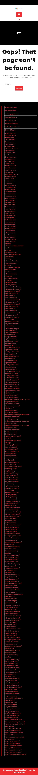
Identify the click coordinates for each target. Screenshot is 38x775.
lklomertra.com (9, 241)
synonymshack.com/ (11, 555)
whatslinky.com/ (10, 570)
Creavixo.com (9, 159)
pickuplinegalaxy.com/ (12, 516)
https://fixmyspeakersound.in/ (15, 754)
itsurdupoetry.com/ (11, 352)
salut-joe (7, 250)
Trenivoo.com (9, 181)
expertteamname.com (12, 728)
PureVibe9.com (9, 133)
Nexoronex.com (10, 135)
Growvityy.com (9, 209)
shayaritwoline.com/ (11, 317)
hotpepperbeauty (11, 261)
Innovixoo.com (9, 153)
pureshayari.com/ (10, 529)
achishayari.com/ (10, 285)
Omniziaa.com (9, 161)
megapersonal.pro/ (11, 386)
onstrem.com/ (9, 572)
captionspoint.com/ (11, 321)
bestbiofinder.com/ (11, 378)
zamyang (7, 259)
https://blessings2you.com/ (14, 724)
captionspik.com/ (10, 339)
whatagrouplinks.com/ (12, 536)
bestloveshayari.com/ (12, 508)
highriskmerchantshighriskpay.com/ (17, 399)
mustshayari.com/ (11, 475)
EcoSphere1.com (10, 111)
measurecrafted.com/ (12, 512)
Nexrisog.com (9, 218)
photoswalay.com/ (11, 293)
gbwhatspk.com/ (10, 298)
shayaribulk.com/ (10, 577)
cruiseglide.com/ (10, 521)
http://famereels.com (12, 713)
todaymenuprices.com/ (13, 467)
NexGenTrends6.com (12, 127)
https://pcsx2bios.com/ (13, 750)
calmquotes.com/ (11, 302)
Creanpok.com (9, 222)
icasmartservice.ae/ (11, 332)
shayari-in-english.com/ (13, 583)
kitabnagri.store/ (10, 454)
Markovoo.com (9, 207)
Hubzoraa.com (9, 200)
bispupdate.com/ (10, 337)
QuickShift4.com (10, 120)
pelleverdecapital (10, 252)
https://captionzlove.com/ (14, 737)
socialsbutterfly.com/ (12, 564)
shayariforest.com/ (11, 397)
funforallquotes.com (11, 715)
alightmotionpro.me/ (12, 391)
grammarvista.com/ (11, 588)
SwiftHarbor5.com (11, 124)
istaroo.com (8, 172)
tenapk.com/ (9, 319)
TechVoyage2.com (11, 114)
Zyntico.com (8, 183)
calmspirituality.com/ (12, 514)
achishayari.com (10, 283)
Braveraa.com (9, 190)
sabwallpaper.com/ (11, 579)
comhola (7, 244)
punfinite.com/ (9, 596)
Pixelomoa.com (10, 220)
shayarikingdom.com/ (12, 347)
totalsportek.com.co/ (12, 575)
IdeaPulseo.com (10, 168)
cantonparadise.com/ (12, 525)
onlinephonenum (10, 274)
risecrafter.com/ (10, 549)
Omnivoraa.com (10, 226)
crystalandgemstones (12, 254)
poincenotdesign (10, 263)
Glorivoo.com (9, 179)
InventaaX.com (9, 211)
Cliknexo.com (9, 164)
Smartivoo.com (10, 177)
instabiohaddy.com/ (11, 462)
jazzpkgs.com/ (9, 471)
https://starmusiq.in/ (12, 741)
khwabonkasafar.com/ (12, 436)
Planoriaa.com (9, 205)
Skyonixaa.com (9, 224)
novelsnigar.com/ (10, 456)
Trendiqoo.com (9, 228)
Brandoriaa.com (10, 166)
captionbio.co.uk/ (10, 505)
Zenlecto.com (9, 140)
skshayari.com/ (9, 334)
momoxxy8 (8, 280)
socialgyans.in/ (9, 460)
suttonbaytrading (10, 278)
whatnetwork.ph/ (10, 601)
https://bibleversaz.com (13, 735)
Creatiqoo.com (10, 196)
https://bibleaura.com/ (12, 748)
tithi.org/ (7, 438)
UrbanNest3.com (10, 117)
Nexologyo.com (10, 170)
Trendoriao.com (10, 155)
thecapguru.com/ (10, 540)
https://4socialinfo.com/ (13, 746)
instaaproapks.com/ (11, 451)
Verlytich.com (9, 213)
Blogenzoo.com (10, 157)
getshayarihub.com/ (11, 581)
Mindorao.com (9, 146)
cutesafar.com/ (10, 343)
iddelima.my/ (9, 544)
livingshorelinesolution (12, 267)
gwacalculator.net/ (11, 503)
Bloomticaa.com (10, 198)
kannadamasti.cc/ (11, 449)
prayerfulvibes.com (11, 718)
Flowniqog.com (9, 215)
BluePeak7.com (9, 130)
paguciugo (8, 276)
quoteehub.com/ (10, 598)
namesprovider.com (11, 711)
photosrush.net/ (10, 523)
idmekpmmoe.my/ (11, 551)
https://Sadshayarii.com (13, 720)
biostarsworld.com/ (11, 557)
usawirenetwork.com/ (12, 389)
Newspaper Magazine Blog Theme (17, 770)
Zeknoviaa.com (9, 233)
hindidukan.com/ (10, 432)
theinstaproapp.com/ (12, 417)
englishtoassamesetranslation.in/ (16, 421)
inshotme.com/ (10, 566)
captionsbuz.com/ (11, 350)
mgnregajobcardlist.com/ (13, 594)
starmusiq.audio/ (10, 447)
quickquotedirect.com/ (12, 287)
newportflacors (10, 270)
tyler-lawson (9, 257)
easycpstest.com (10, 707)
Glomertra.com (10, 239)
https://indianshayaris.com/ (14, 722)
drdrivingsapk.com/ (11, 445)
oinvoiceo (7, 272)
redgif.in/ (7, 553)
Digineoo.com (9, 151)
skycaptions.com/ (10, 395)
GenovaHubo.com (11, 174)
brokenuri (7, 265)
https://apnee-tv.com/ (12, 752)
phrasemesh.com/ (11, 510)
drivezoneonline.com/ (12, 547)
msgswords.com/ (10, 592)
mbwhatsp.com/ (10, 469)
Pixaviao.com (9, 142)
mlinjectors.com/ (10, 531)
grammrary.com (10, 499)
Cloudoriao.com (10, 187)
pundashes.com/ (10, 585)
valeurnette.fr (9, 739)
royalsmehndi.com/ (11, 562)
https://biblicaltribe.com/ (13, 733)
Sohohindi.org (9, 726)
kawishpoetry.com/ (11, 341)
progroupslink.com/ (11, 473)
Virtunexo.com (9, 202)
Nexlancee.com (10, 192)
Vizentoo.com (9, 231)
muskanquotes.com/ (12, 568)
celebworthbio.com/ (11, 382)
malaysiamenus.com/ (12, 501)
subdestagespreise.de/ (13, 542)
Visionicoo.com (9, 194)
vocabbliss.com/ (10, 518)
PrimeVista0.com (10, 107)
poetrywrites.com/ (11, 560)
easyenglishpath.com (12, 709)
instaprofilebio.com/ (11, 538)
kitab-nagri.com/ (10, 330)
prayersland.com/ (10, 458)
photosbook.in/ (9, 295)
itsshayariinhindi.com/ (12, 590)
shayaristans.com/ (11, 477)
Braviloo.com (9, 138)
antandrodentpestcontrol (13, 246)
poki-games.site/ (10, 423)
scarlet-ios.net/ (10, 464)
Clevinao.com (9, 144)
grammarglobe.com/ (12, 534)
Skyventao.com (10, 185)
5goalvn (7, 248)
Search (19, 88)
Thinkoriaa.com (9, 237)
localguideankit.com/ (12, 291)
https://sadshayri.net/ (12, 743)
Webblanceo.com (10, 148)
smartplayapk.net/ (11, 419)
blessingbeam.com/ (11, 527)
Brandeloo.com (9, 235)
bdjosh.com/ (9, 393)
